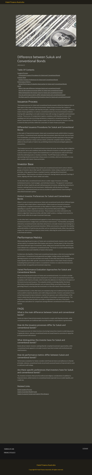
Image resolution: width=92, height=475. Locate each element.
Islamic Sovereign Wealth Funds (27, 392)
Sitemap (85, 449)
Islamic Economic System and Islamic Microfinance (33, 394)
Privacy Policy (9, 452)
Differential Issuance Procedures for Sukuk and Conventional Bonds (39, 75)
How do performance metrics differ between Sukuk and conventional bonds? (42, 95)
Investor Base (21, 77)
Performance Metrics (24, 82)
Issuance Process (22, 73)
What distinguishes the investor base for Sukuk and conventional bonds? (41, 92)
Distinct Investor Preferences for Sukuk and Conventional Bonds (38, 79)
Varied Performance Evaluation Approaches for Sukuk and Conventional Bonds (43, 84)
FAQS (19, 86)
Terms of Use (9, 449)
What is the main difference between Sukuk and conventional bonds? (39, 88)
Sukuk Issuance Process (24, 389)
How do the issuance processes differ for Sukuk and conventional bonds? (41, 90)
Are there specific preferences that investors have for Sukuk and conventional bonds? (45, 97)
